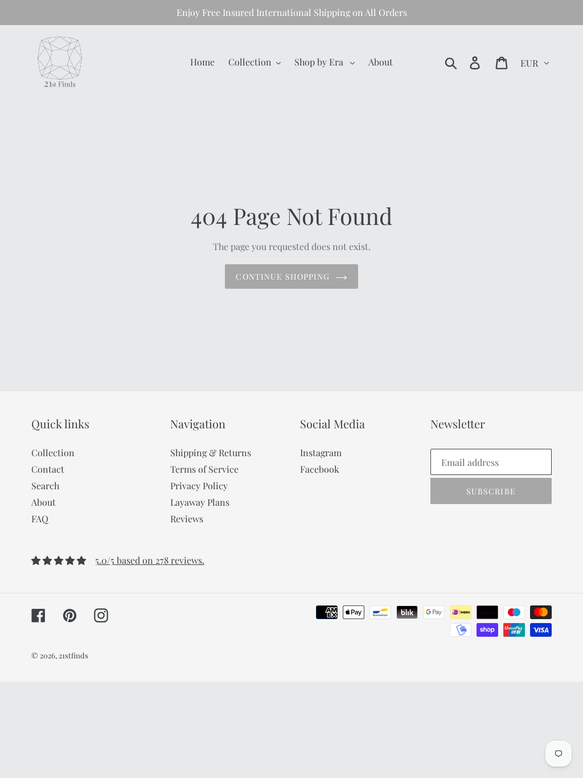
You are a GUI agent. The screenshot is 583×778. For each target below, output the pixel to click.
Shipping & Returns (210, 452)
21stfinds (73, 655)
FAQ (39, 519)
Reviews (186, 519)
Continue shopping (283, 276)
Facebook (319, 469)
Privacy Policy (199, 486)
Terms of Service (204, 469)
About (43, 502)
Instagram (321, 452)
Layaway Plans (199, 502)
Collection (53, 452)
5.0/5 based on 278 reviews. (149, 560)
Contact (47, 469)
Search (45, 486)
